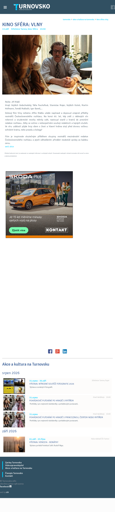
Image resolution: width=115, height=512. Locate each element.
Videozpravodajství (14, 465)
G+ (57, 351)
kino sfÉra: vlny (102, 19)
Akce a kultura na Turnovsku (18, 468)
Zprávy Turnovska (13, 462)
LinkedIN (64, 351)
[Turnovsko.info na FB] (113, 7)
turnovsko (67, 19)
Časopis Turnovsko (14, 473)
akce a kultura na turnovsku (83, 19)
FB (50, 351)
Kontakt (9, 476)
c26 (7, 492)
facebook (5, 486)
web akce (9, 146)
